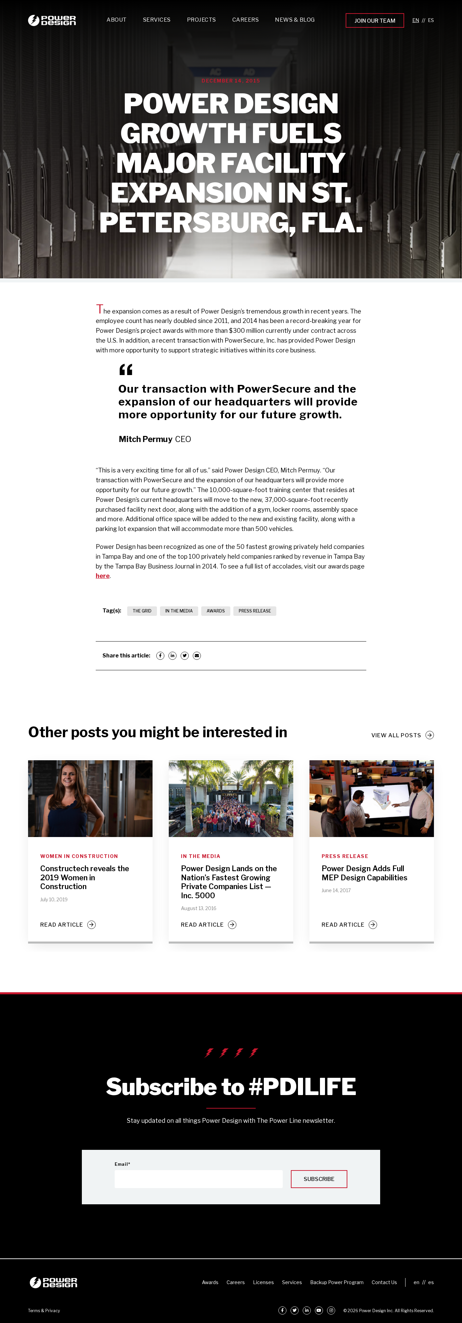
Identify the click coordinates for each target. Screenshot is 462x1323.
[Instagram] (331, 1310)
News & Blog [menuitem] (295, 20)
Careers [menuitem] (236, 1282)
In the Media (179, 610)
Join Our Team (374, 21)
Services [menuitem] (292, 1282)
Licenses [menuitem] (263, 1282)
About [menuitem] (117, 20)
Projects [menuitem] (201, 20)
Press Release (255, 610)
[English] (415, 20)
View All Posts (396, 735)
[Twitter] (185, 656)
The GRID (142, 610)
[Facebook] (160, 656)
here (103, 575)
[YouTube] (319, 1310)
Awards (216, 610)
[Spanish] (431, 20)
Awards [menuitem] (210, 1282)
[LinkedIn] (172, 656)
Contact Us (384, 1282)
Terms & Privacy (44, 1310)
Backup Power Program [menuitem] (337, 1282)
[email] (197, 656)
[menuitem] (157, 21)
